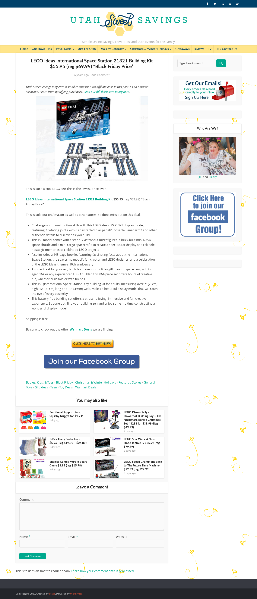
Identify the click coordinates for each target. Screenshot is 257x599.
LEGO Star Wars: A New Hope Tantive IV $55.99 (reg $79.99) (142, 443)
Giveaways (182, 48)
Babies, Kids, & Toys (40, 382)
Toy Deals (66, 387)
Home (24, 48)
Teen (53, 387)
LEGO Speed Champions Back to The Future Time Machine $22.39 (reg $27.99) (143, 465)
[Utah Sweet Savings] (128, 24)
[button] (152, 101)
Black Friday (64, 382)
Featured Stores (130, 382)
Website (121, 537)
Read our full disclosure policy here (106, 92)
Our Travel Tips (42, 48)
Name (24, 537)
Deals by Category (112, 48)
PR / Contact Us (226, 48)
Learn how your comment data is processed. (103, 571)
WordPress (76, 593)
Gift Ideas (41, 387)
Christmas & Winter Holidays (149, 48)
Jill (199, 177)
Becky (213, 177)
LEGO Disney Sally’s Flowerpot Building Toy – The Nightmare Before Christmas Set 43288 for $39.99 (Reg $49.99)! (142, 420)
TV (210, 48)
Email (73, 537)
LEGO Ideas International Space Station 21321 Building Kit (69, 199)
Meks (52, 593)
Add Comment (100, 75)
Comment (26, 499)
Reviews (198, 48)
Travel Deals (63, 48)
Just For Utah (87, 48)
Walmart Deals (85, 387)
